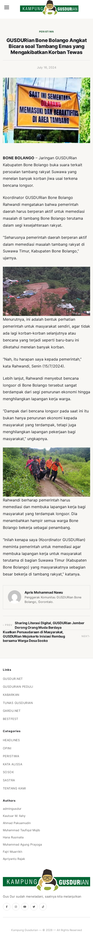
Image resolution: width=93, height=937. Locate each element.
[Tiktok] (43, 906)
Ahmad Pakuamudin (17, 823)
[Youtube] (25, 906)
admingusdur (12, 808)
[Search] (14, 7)
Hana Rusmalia (13, 837)
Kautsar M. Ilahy (14, 816)
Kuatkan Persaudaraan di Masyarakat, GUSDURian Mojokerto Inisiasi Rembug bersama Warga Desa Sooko (34, 636)
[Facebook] (6, 906)
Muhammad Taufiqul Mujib (21, 830)
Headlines (11, 740)
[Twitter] (34, 906)
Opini (7, 748)
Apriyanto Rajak (14, 859)
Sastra (9, 780)
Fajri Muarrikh (12, 851)
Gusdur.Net (13, 679)
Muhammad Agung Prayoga (22, 844)
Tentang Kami (14, 788)
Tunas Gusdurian (18, 703)
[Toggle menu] (6, 7)
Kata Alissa (12, 764)
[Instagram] (16, 906)
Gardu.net (12, 711)
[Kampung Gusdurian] (49, 7)
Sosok (8, 772)
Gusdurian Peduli (18, 686)
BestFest (10, 719)
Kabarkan (11, 695)
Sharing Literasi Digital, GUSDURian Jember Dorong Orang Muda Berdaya (49, 625)
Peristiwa (46, 31)
